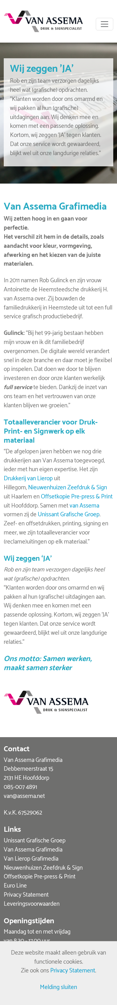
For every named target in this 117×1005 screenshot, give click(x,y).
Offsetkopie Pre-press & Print (77, 496)
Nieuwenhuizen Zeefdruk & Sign (67, 487)
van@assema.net (24, 795)
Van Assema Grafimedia (33, 849)
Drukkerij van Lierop (28, 477)
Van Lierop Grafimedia (31, 858)
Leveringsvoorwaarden (32, 903)
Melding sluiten (58, 986)
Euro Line (15, 885)
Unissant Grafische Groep (69, 513)
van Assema (84, 505)
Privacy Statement (26, 894)
